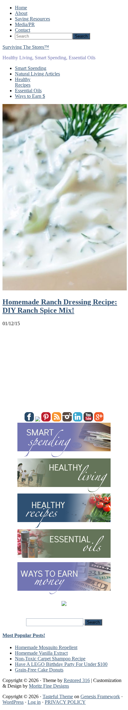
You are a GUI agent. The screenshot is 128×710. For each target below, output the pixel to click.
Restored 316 (77, 680)
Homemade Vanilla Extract (41, 653)
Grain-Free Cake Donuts (39, 669)
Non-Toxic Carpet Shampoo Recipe (50, 658)
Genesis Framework (100, 696)
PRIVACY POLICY (65, 702)
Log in (34, 702)
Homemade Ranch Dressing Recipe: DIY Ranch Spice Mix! (59, 306)
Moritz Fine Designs (49, 686)
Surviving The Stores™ (25, 47)
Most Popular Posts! (23, 635)
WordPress (13, 702)
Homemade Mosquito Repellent (46, 647)
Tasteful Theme (58, 696)
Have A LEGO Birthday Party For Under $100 (61, 664)
